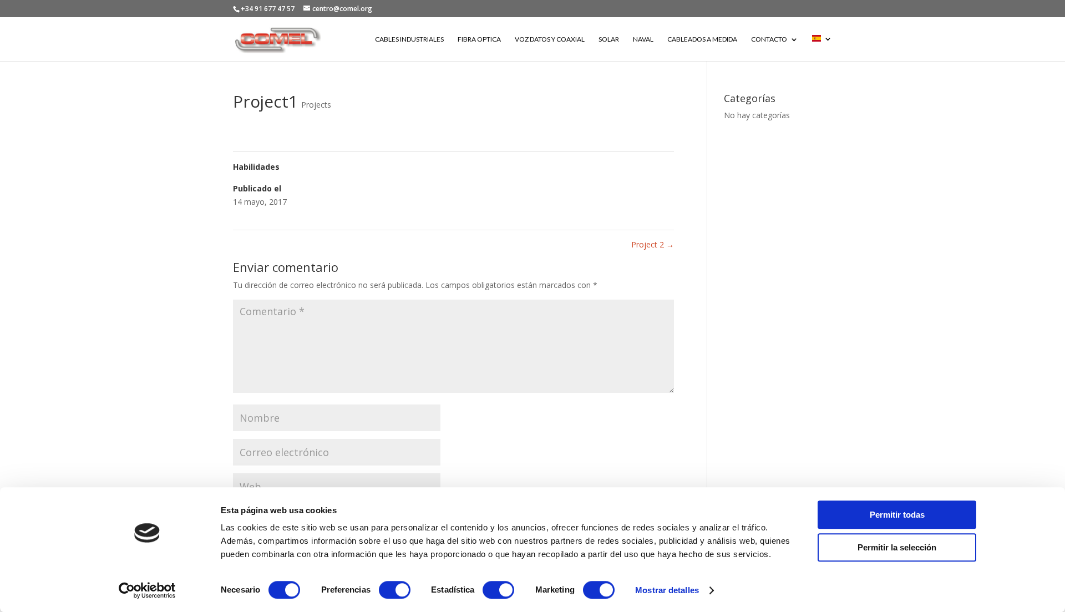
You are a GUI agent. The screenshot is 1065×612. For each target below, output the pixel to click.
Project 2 (652, 244)
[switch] (394, 590)
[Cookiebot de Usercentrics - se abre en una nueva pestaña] (147, 590)
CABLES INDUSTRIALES (409, 39)
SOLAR (609, 39)
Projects (316, 104)
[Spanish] (822, 48)
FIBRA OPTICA (479, 39)
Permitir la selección (897, 547)
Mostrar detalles (667, 590)
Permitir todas (897, 514)
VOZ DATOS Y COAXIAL (550, 39)
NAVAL (643, 39)
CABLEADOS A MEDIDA (702, 39)
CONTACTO (769, 39)
